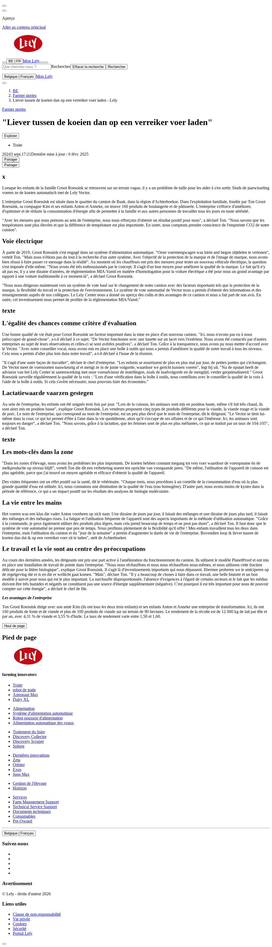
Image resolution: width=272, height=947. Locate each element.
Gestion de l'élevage (29, 783)
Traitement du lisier (29, 732)
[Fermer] (46, 62)
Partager (10, 159)
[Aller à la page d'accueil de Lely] (136, 44)
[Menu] (42, 62)
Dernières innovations (31, 755)
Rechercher (60, 66)
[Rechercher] (4, 62)
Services (20, 797)
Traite (17, 685)
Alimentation (24, 708)
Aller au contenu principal (24, 27)
